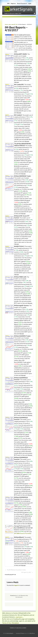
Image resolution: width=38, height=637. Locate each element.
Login (29, 3)
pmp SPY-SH (14, 24)
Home (6, 24)
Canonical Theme (20, 633)
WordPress (32, 633)
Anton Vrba (25, 595)
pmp (10, 24)
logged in (16, 585)
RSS (8, 3)
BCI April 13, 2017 (26, 572)
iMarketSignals (10, 633)
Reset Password (22, 3)
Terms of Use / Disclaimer (10, 623)
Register (13, 3)
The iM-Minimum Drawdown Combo (16, 570)
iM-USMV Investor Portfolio (22, 533)
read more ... (19, 617)
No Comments (19, 597)
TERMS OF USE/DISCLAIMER (18, 628)
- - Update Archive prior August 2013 (12, 13)
